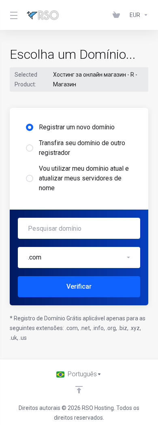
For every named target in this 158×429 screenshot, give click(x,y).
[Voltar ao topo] (79, 390)
